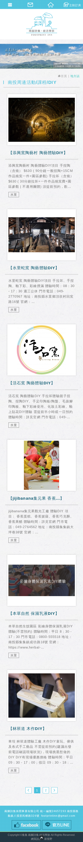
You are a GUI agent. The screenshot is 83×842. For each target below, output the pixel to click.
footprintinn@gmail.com (57, 815)
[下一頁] (54, 790)
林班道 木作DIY (41, 724)
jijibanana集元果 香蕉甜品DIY (41, 494)
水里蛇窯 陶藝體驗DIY (41, 263)
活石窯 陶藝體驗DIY (41, 378)
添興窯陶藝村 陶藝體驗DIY (41, 148)
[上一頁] (28, 790)
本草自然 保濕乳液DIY (41, 609)
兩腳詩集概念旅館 (41, 24)
